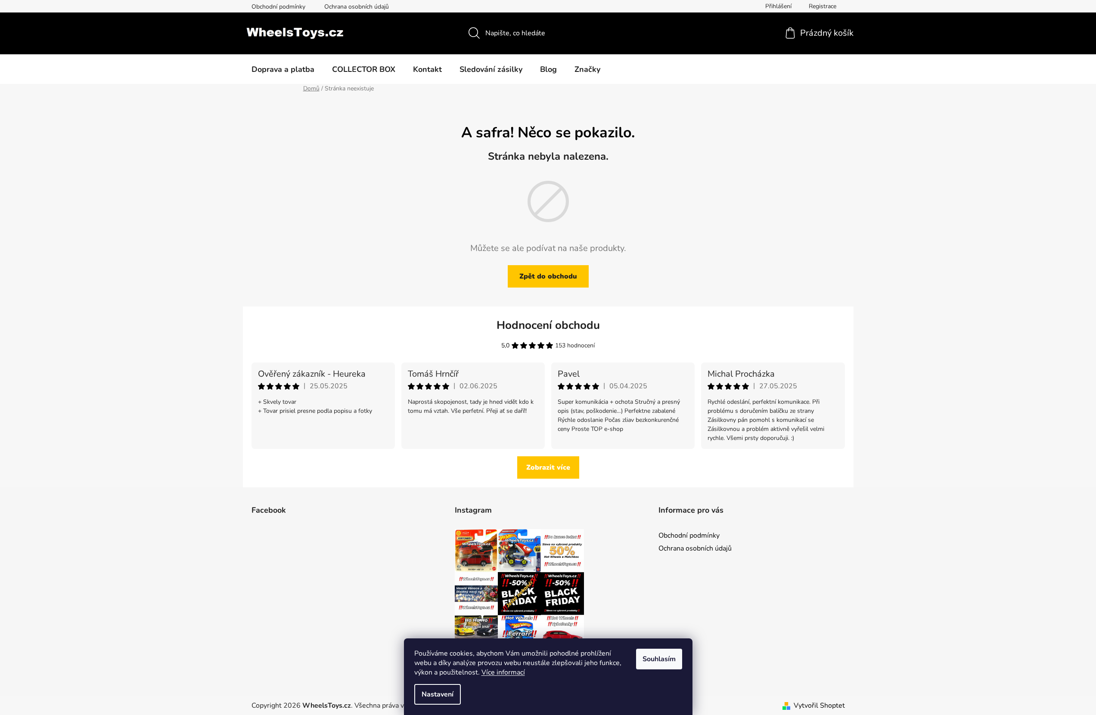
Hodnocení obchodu (548, 325)
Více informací (503, 672)
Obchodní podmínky (278, 7)
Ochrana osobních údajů (356, 7)
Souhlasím (659, 659)
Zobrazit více (548, 467)
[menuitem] (283, 69)
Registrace (822, 6)
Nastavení (437, 694)
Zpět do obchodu (548, 276)
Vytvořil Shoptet (819, 705)
